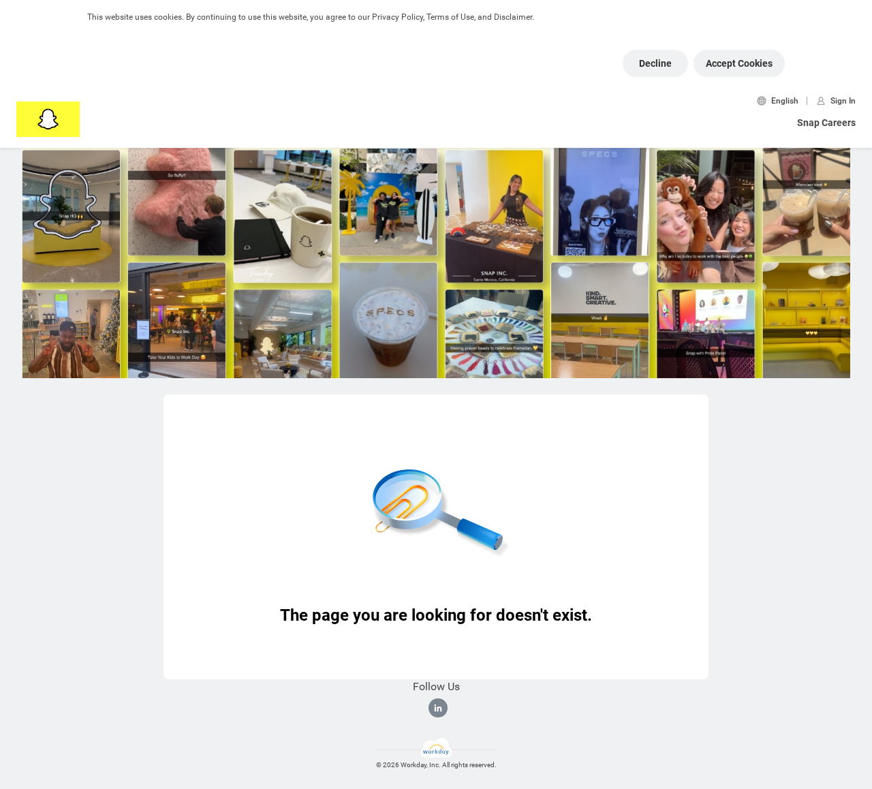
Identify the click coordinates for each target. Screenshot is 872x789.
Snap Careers (826, 122)
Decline (655, 63)
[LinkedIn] (438, 707)
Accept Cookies (739, 63)
